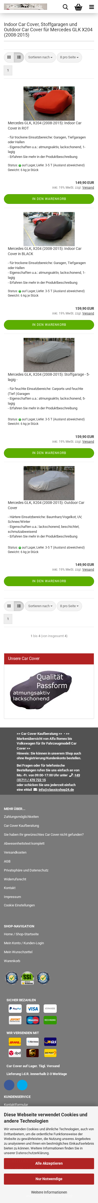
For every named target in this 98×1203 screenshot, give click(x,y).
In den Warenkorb (49, 199)
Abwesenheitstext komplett (24, 843)
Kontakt (9, 888)
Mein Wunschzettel (18, 952)
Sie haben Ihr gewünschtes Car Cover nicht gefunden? (44, 835)
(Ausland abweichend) (69, 165)
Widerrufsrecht (15, 879)
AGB (7, 861)
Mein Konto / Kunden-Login (24, 943)
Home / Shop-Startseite (21, 934)
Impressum (12, 897)
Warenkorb (12, 961)
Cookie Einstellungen (19, 905)
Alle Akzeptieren (49, 1163)
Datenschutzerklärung (32, 1153)
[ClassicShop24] (23, 6)
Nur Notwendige (49, 1179)
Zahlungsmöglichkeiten (21, 817)
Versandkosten (15, 852)
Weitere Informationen (49, 1192)
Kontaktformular (16, 1105)
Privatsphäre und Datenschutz (26, 870)
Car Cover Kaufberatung (21, 826)
